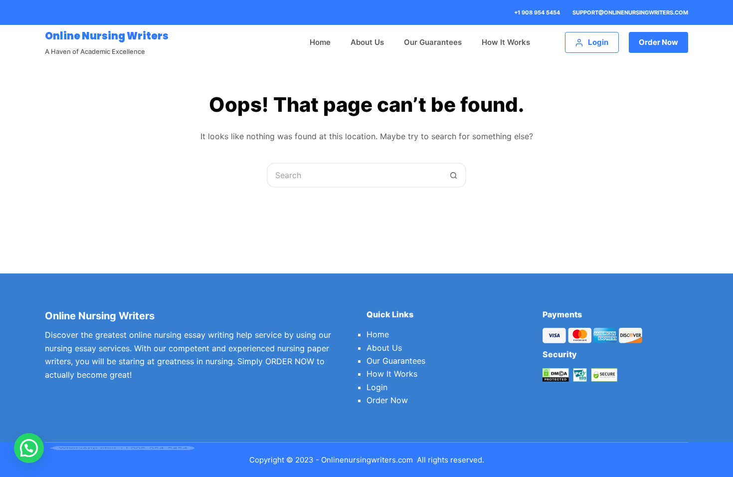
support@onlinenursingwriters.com (630, 12)
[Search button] (453, 175)
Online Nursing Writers (107, 36)
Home (320, 42)
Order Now (658, 42)
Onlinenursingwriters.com (367, 460)
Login (376, 387)
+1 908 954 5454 (537, 12)
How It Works (506, 42)
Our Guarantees (433, 42)
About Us (367, 42)
